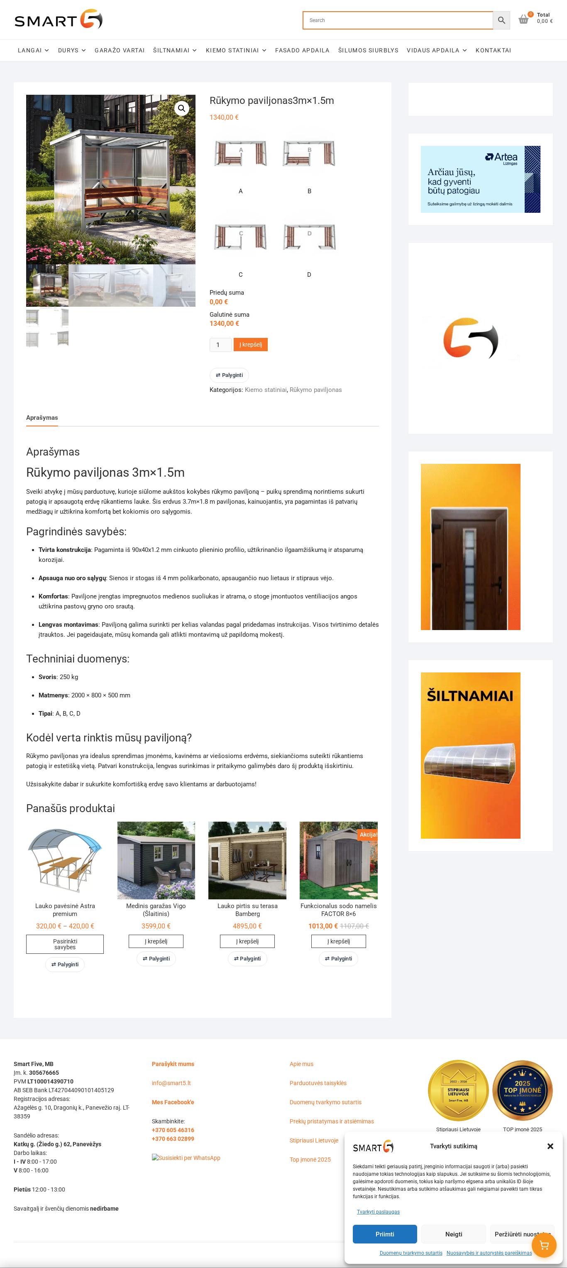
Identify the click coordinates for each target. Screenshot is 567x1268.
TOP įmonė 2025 (522, 1129)
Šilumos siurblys (368, 50)
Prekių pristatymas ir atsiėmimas (332, 1121)
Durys (68, 50)
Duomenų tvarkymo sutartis (411, 1253)
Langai (30, 50)
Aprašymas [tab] (42, 417)
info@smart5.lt (171, 1083)
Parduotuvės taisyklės (318, 1083)
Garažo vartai (120, 50)
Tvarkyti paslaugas (378, 1212)
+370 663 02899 (173, 1138)
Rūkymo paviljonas (316, 390)
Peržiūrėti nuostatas (523, 1234)
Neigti (453, 1234)
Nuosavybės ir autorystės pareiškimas (489, 1253)
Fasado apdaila (302, 50)
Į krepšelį (251, 344)
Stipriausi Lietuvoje (314, 1140)
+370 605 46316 (173, 1130)
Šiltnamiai (171, 50)
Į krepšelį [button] (156, 941)
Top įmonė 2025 (310, 1159)
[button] (550, 1146)
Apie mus (301, 1064)
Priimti (385, 1234)
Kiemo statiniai (232, 50)
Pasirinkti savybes (65, 944)
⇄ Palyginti (229, 375)
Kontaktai (494, 50)
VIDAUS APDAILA (433, 50)
